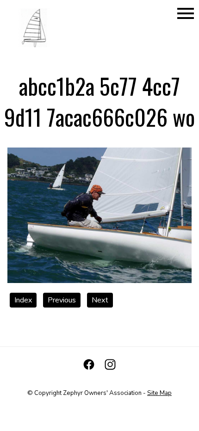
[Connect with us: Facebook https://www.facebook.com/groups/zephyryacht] (89, 364)
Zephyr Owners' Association (102, 393)
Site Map (159, 393)
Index (23, 300)
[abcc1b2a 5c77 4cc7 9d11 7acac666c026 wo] (99, 281)
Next (100, 300)
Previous (62, 300)
